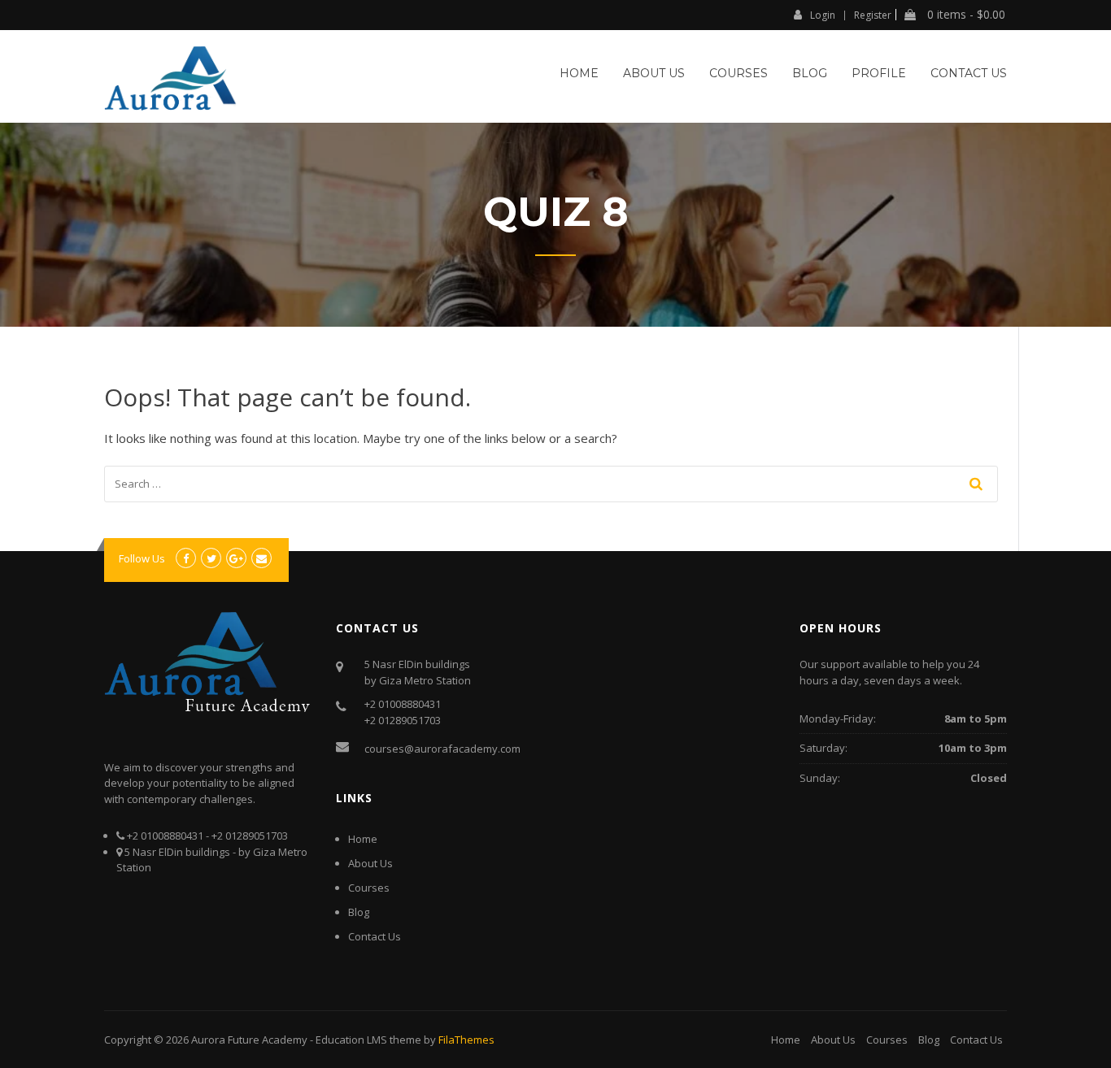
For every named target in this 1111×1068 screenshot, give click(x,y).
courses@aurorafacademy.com (442, 748)
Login (822, 14)
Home (579, 73)
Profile (879, 73)
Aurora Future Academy (249, 1039)
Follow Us (142, 558)
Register (872, 15)
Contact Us (968, 73)
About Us (654, 73)
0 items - (964, 14)
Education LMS (351, 1039)
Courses (738, 73)
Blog (809, 73)
